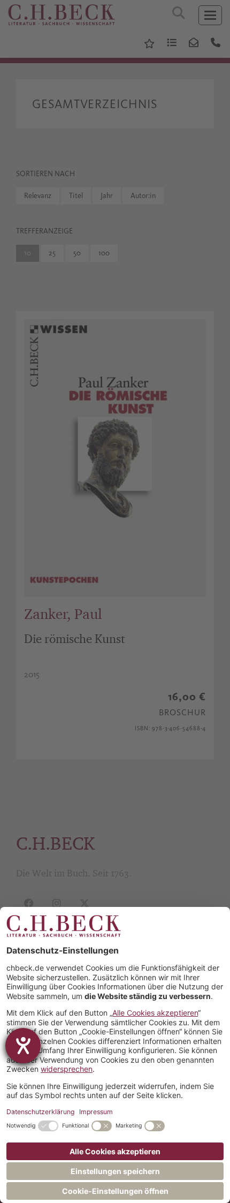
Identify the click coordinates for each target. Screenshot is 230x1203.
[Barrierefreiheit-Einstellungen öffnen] (23, 1045)
